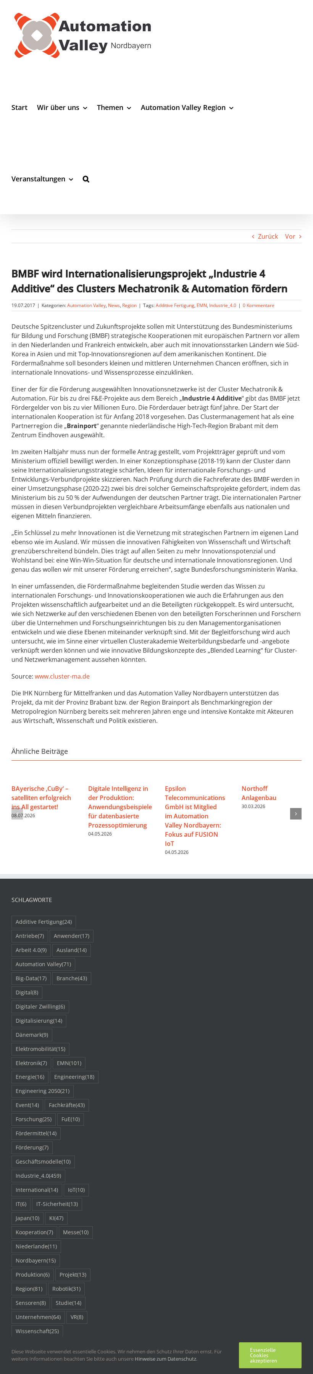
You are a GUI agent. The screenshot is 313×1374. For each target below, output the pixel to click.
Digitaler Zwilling (40, 1006)
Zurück (268, 236)
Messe (76, 1232)
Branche (71, 978)
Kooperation (34, 1232)
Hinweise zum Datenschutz (165, 1358)
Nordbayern (36, 1260)
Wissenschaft (37, 1331)
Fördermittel (36, 1133)
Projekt (73, 1274)
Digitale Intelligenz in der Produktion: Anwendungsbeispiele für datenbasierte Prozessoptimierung (120, 806)
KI (56, 1218)
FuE (70, 1119)
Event (27, 1105)
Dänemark (32, 1034)
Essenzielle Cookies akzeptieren (263, 1355)
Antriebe (30, 935)
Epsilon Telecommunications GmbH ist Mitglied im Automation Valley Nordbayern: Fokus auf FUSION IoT (195, 816)
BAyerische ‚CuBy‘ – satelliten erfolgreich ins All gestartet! (41, 797)
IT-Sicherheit (57, 1204)
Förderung (32, 1147)
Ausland (71, 950)
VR (77, 1317)
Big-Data (31, 978)
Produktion (33, 1274)
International (37, 1189)
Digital (27, 992)
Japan (27, 1218)
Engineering (74, 1076)
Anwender (71, 935)
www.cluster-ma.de (62, 676)
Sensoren (31, 1302)
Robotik (66, 1288)
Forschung (34, 1119)
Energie (30, 1076)
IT (21, 1204)
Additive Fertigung (175, 305)
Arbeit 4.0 (31, 950)
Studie (68, 1302)
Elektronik (31, 1063)
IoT (76, 1189)
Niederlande (36, 1246)
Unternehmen (38, 1317)
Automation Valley (86, 305)
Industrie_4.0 (222, 305)
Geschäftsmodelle (43, 1161)
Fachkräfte (67, 1105)
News (114, 305)
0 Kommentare (258, 305)
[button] (86, 178)
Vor (290, 236)
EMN (202, 305)
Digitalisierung (39, 1020)
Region (129, 305)
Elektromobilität (40, 1048)
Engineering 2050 (42, 1090)
